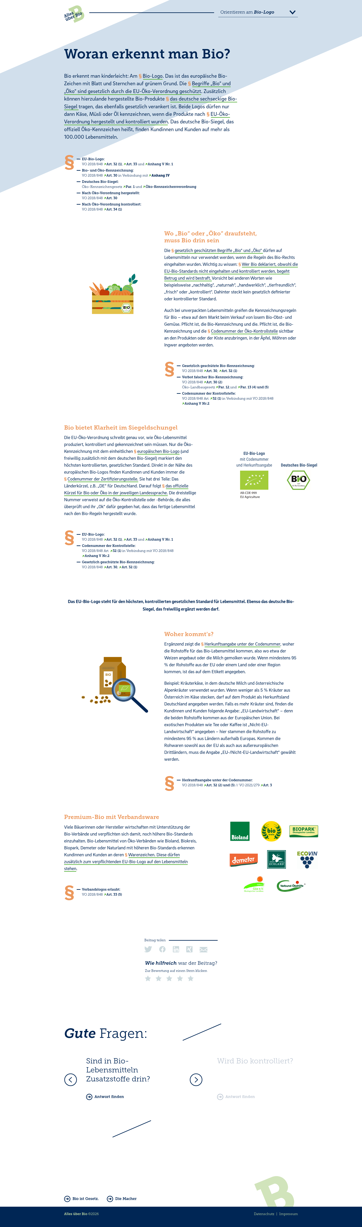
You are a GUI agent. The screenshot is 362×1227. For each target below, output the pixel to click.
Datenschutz (264, 1214)
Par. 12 (223, 387)
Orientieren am (247, 12)
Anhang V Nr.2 (197, 404)
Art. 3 (267, 785)
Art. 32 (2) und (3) (220, 785)
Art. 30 (111, 175)
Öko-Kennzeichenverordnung (171, 187)
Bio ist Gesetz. (85, 1198)
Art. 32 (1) (114, 164)
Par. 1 (130, 187)
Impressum (288, 1214)
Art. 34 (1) (114, 209)
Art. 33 (131, 164)
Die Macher (126, 1198)
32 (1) (217, 398)
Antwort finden (109, 1096)
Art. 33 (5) (114, 894)
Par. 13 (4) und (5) (254, 387)
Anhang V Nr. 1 (160, 164)
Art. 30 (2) (214, 382)
